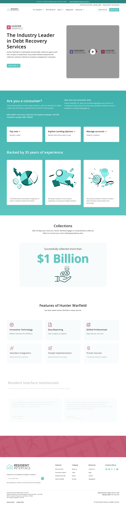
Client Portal (102, 10)
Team (73, 472)
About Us (74, 469)
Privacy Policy (10, 502)
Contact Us (92, 469)
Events (74, 476)
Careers (91, 476)
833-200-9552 (115, 5)
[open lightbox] (92, 51)
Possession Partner (60, 472)
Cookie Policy (20, 502)
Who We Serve (59, 469)
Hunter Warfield (59, 479)
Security (74, 479)
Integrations (92, 479)
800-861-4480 (97, 5)
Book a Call (114, 10)
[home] (13, 9)
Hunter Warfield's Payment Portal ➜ (79, 1)
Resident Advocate (60, 476)
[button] (38, 10)
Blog (90, 472)
